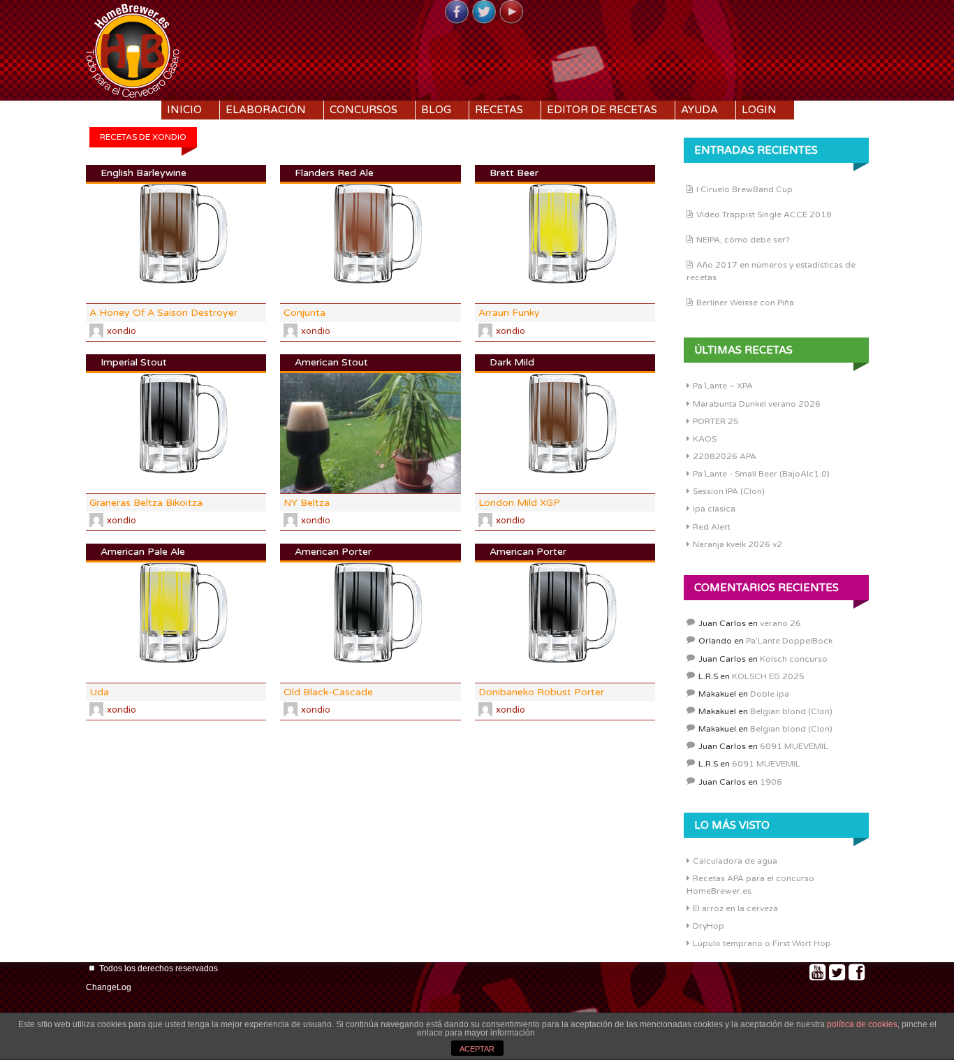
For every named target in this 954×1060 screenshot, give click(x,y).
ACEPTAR (477, 1049)
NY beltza (307, 503)
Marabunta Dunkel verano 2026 (757, 404)
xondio (121, 331)
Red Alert (712, 527)
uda (99, 692)
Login (759, 109)
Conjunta (304, 313)
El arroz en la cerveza (735, 908)
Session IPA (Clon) (729, 491)
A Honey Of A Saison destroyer (163, 313)
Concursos (363, 109)
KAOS (705, 439)
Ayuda (699, 109)
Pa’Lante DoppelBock (789, 641)
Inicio (184, 109)
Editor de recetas (602, 109)
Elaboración (266, 109)
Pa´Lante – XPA (723, 386)
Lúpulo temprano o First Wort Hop (762, 943)
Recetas (499, 109)
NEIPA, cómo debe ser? (743, 240)
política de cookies (862, 1024)
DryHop (708, 926)
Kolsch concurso (794, 659)
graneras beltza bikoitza (146, 503)
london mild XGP (519, 503)
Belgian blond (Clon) (791, 711)
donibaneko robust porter (541, 692)
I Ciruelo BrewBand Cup (744, 189)
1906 (771, 782)
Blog (436, 109)
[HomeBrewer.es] (132, 48)
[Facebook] (456, 12)
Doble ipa (769, 694)
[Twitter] (484, 12)
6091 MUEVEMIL (794, 746)
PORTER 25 (716, 421)
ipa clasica (714, 509)
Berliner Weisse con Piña (745, 302)
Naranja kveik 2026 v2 (737, 544)
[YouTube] (511, 12)
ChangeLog (108, 987)
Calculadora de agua (735, 861)
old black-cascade (328, 692)
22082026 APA (724, 456)
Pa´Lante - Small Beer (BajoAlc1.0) (761, 474)
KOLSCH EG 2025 (768, 676)
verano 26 (780, 623)
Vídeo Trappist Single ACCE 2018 (764, 214)
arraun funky (509, 313)
